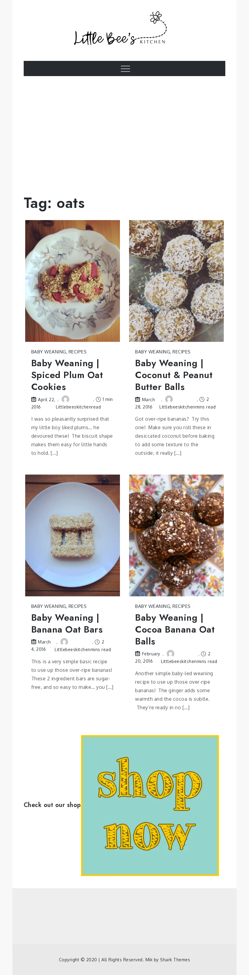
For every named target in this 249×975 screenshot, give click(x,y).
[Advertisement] (124, 131)
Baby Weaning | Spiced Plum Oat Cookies (67, 375)
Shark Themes (175, 959)
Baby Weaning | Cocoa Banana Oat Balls (175, 629)
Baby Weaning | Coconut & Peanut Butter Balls (174, 375)
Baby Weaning (48, 352)
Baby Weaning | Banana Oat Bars (67, 623)
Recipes (78, 352)
